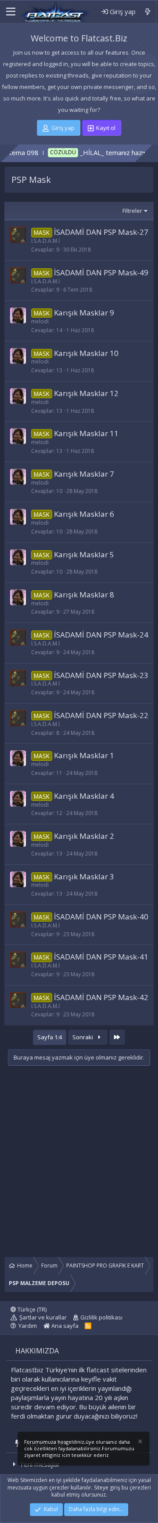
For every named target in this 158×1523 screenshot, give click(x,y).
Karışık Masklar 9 (84, 313)
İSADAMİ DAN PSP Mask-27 (101, 232)
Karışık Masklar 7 (84, 474)
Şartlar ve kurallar (43, 1317)
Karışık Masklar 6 (84, 514)
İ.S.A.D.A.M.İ (45, 241)
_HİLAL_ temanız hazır (95, 152)
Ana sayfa (64, 1326)
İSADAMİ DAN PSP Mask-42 (101, 997)
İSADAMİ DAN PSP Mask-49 (101, 272)
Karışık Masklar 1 (84, 755)
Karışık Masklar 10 (86, 353)
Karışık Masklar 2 (84, 836)
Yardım (27, 1326)
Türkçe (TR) (31, 1309)
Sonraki (83, 1037)
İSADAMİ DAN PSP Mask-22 (101, 715)
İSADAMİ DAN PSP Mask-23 (101, 675)
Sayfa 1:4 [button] (49, 1037)
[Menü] (10, 11)
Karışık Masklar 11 (86, 433)
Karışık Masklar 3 (84, 876)
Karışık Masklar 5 (84, 554)
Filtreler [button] (132, 211)
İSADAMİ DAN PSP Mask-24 (101, 635)
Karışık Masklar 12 (86, 393)
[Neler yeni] (148, 11)
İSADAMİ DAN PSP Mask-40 (101, 917)
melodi (40, 321)
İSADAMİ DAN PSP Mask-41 (101, 957)
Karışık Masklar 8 (84, 594)
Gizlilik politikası (101, 1317)
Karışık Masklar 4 (84, 796)
